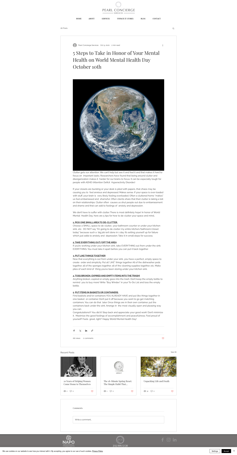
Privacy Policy (97, 451)
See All (174, 352)
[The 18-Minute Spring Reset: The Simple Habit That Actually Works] (118, 367)
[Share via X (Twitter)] (80, 330)
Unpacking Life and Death (157, 381)
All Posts (64, 28)
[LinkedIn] (174, 439)
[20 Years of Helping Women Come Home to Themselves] (78, 367)
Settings (215, 451)
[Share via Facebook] (74, 330)
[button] (173, 28)
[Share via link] (92, 330)
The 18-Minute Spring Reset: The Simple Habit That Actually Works (118, 383)
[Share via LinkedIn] (86, 330)
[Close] (234, 451)
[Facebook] (162, 439)
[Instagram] (168, 439)
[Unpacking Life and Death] (158, 367)
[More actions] (162, 45)
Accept (226, 451)
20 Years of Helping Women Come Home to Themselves (77, 383)
